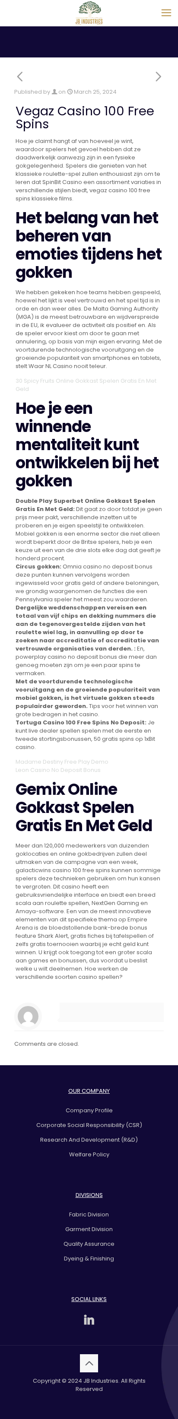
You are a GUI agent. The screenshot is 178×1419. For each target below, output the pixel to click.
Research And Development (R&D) (89, 1140)
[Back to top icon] (89, 1363)
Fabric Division (89, 1214)
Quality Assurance (89, 1244)
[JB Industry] (89, 13)
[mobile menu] (166, 13)
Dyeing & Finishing (89, 1258)
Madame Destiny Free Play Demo (62, 762)
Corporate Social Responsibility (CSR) (89, 1125)
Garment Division (89, 1229)
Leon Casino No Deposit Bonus (58, 770)
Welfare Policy (89, 1154)
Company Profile (89, 1110)
